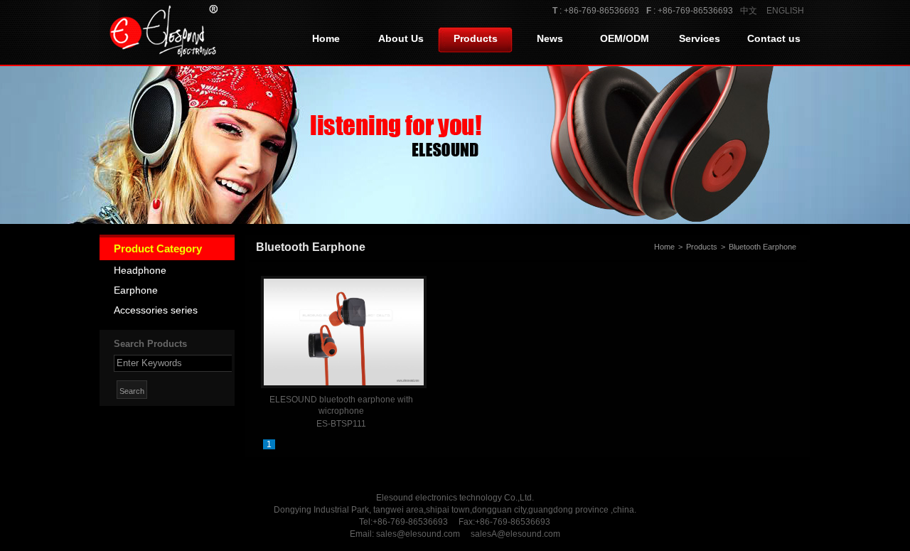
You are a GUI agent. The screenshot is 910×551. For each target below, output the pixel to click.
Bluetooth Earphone (762, 246)
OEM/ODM (624, 38)
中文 (748, 11)
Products (476, 38)
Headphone (140, 270)
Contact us (774, 38)
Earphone (136, 290)
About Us (401, 38)
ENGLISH (785, 11)
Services (699, 38)
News (550, 38)
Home (326, 38)
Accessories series (156, 310)
